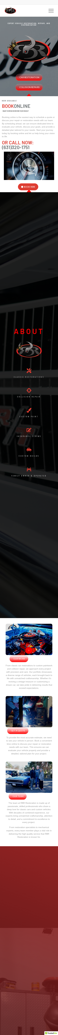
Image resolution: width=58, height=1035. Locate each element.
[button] (29, 166)
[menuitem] (50, 11)
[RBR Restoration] (24, 11)
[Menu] (50, 11)
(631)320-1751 (15, 147)
